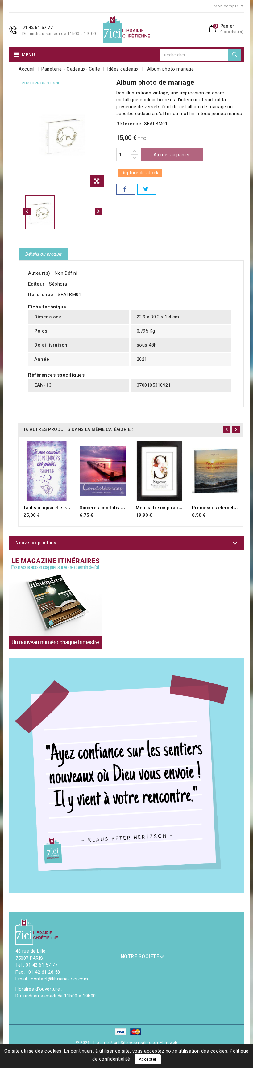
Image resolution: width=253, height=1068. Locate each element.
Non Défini (66, 273)
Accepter (147, 1059)
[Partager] (126, 189)
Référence (40, 294)
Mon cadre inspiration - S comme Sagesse (182, 507)
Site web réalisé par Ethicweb (149, 1042)
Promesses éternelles (216, 507)
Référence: (129, 124)
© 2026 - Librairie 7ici (97, 1042)
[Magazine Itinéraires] (55, 602)
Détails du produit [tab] (43, 254)
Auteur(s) (39, 273)
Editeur (36, 284)
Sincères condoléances (105, 507)
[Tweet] (147, 189)
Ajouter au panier (172, 154)
